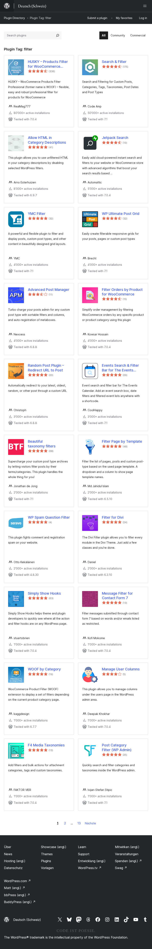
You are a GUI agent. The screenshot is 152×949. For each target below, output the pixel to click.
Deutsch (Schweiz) (27, 920)
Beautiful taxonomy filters (42, 443)
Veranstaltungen (126, 854)
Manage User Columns (121, 669)
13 (79, 823)
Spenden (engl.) (128, 861)
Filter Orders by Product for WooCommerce (122, 292)
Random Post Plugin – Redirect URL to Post (46, 367)
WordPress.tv (90, 868)
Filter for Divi (113, 517)
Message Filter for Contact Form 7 (117, 595)
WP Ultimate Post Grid (120, 214)
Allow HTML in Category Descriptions (47, 140)
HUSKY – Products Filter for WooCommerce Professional (48, 64)
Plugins (46, 861)
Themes (47, 854)
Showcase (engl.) (53, 847)
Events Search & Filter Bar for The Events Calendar (120, 367)
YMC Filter (36, 214)
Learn (82, 847)
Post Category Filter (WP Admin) (117, 747)
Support (83, 854)
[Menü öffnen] (145, 6)
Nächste (90, 823)
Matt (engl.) (14, 888)
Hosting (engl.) (14, 861)
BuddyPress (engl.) (20, 902)
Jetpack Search (115, 138)
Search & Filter (114, 62)
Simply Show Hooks (44, 593)
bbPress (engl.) (17, 895)
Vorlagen (47, 868)
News (8, 854)
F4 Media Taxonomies (46, 745)
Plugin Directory (14, 18)
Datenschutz (13, 868)
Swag (121, 868)
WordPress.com (17, 881)
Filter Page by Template (122, 441)
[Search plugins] (58, 35)
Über (7, 847)
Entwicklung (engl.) (91, 861)
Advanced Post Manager (48, 290)
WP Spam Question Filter (49, 517)
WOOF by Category (44, 669)
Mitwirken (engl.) (127, 847)
